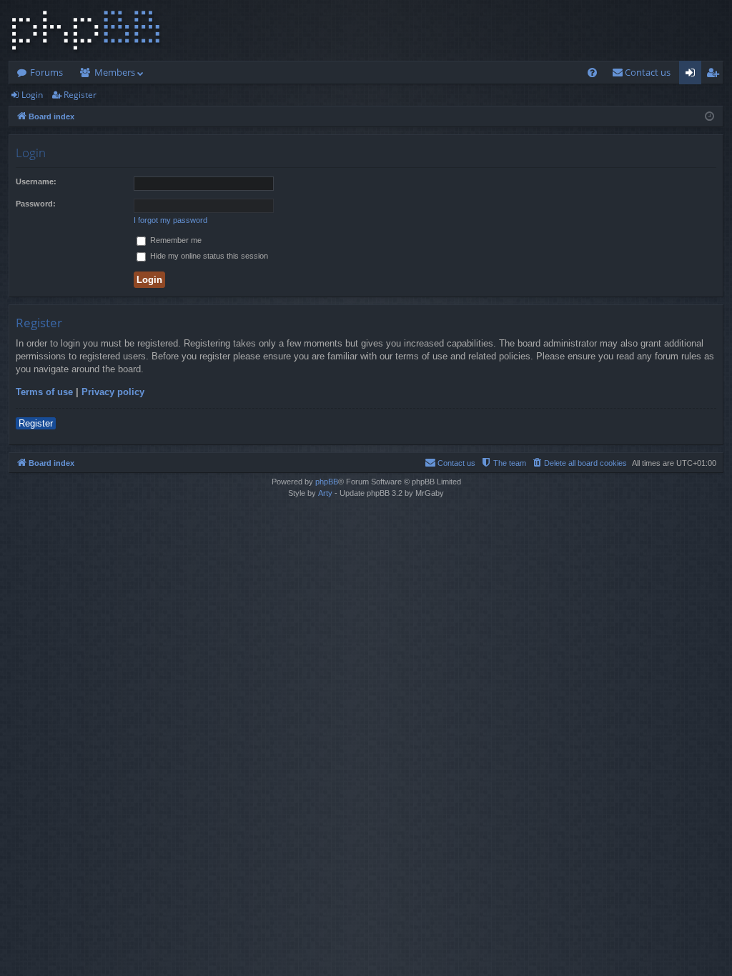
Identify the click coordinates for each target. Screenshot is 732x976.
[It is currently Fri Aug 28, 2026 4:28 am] (709, 116)
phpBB (326, 481)
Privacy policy (112, 392)
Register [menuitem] (715, 75)
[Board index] (86, 30)
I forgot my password (170, 220)
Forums (46, 72)
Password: (36, 203)
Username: (36, 181)
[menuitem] (592, 72)
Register (80, 95)
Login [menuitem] (693, 75)
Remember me (175, 240)
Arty (325, 493)
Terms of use (44, 392)
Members (114, 72)
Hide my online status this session (208, 256)
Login (32, 95)
